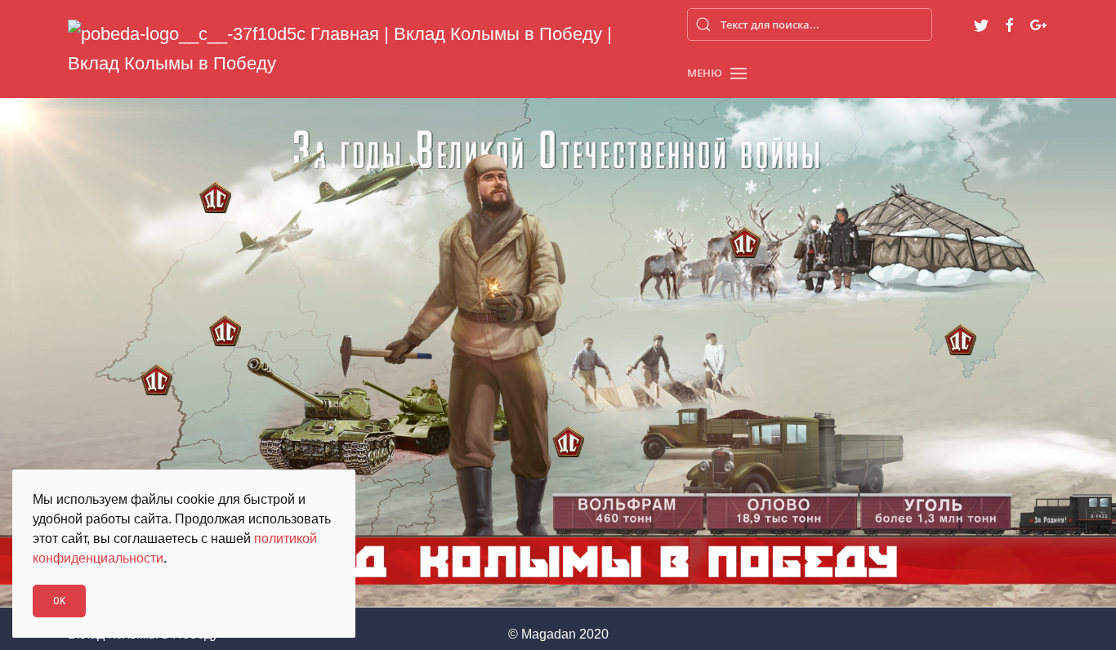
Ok (59, 600)
